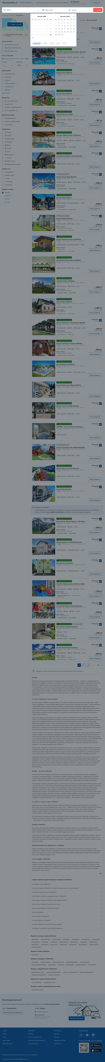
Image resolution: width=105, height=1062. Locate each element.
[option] (47, 22)
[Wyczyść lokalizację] (38, 10)
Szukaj (99, 10)
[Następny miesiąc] (74, 16)
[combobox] (21, 10)
